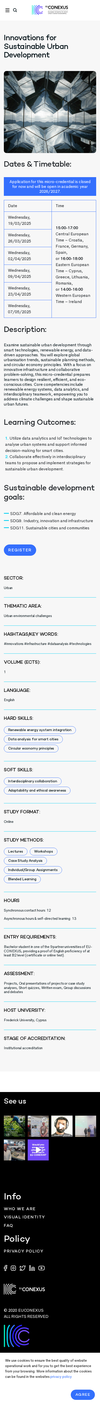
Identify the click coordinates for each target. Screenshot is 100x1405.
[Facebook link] (6, 1268)
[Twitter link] (23, 1268)
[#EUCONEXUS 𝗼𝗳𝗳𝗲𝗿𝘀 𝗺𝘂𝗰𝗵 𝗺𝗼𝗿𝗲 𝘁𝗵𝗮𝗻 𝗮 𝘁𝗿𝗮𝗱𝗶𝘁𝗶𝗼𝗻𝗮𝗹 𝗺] (38, 1150)
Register (20, 550)
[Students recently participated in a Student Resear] (85, 1126)
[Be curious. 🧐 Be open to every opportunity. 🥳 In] (62, 1126)
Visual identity (24, 1217)
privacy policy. (61, 1376)
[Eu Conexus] (50, 10)
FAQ (8, 1226)
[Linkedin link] (32, 1268)
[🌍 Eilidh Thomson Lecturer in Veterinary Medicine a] (38, 1126)
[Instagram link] (13, 1268)
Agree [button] (83, 1395)
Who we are (20, 1209)
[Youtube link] (41, 1268)
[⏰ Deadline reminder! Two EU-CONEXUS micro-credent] (14, 1126)
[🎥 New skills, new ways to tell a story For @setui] (14, 1150)
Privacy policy (23, 1251)
